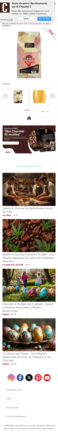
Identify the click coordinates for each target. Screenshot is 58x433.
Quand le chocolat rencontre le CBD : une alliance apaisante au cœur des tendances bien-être (28, 258)
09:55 (26, 265)
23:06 (12, 314)
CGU (8, 399)
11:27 (14, 215)
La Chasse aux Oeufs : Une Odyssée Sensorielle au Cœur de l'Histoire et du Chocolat (26, 357)
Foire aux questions (16, 416)
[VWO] (12, 19)
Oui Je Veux (44, 18)
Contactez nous (14, 390)
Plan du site (12, 407)
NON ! (27, 18)
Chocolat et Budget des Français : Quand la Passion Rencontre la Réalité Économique (27, 307)
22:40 (12, 364)
